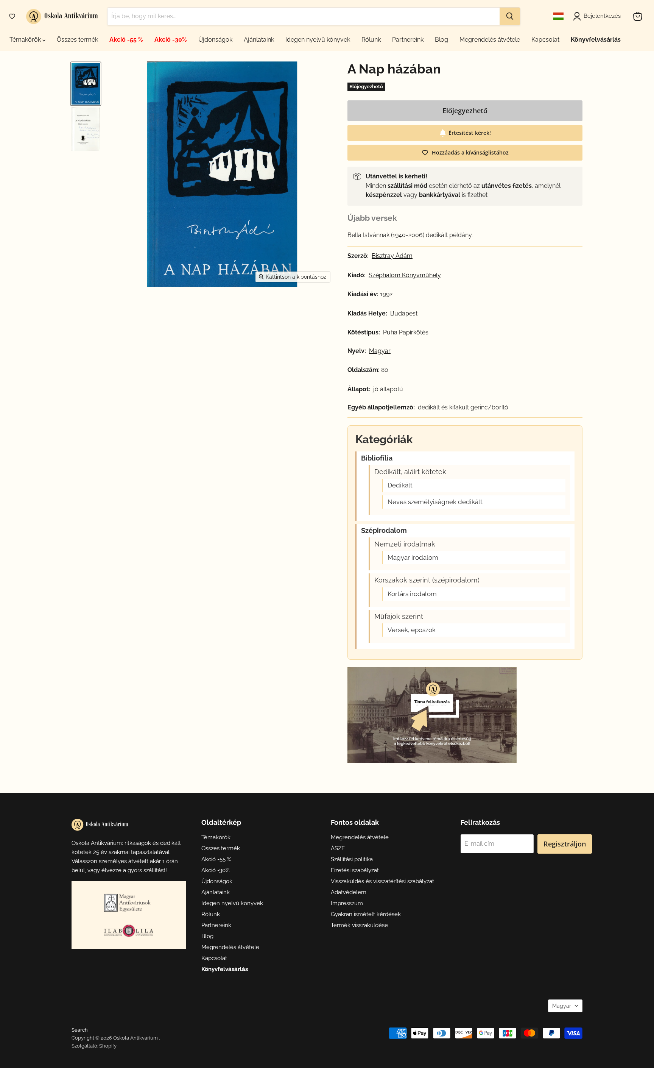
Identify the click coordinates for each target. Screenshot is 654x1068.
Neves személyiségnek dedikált (435, 502)
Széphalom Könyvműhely (405, 275)
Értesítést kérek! (469, 132)
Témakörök (25, 39)
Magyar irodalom (413, 557)
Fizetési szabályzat (355, 870)
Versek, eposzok (412, 630)
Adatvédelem (348, 892)
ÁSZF (338, 848)
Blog (441, 39)
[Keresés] (510, 16)
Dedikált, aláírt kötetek (410, 472)
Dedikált (400, 485)
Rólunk (371, 39)
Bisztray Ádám (392, 256)
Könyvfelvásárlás (596, 39)
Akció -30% (170, 39)
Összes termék (77, 39)
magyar (380, 351)
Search (80, 1030)
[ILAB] (128, 930)
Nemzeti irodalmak (404, 544)
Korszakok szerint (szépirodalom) (427, 580)
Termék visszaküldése (359, 925)
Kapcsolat (545, 39)
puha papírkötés (405, 332)
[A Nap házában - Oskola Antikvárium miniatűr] (86, 83)
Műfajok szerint (398, 616)
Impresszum (347, 903)
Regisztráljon (564, 843)
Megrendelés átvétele (489, 39)
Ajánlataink (259, 39)
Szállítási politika (352, 859)
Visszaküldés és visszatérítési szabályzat (382, 881)
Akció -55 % (126, 39)
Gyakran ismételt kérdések (366, 914)
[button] (12, 16)
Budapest (403, 313)
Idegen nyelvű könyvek (317, 39)
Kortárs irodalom (412, 594)
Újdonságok (215, 39)
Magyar (561, 1006)
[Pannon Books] (128, 902)
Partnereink (408, 39)
